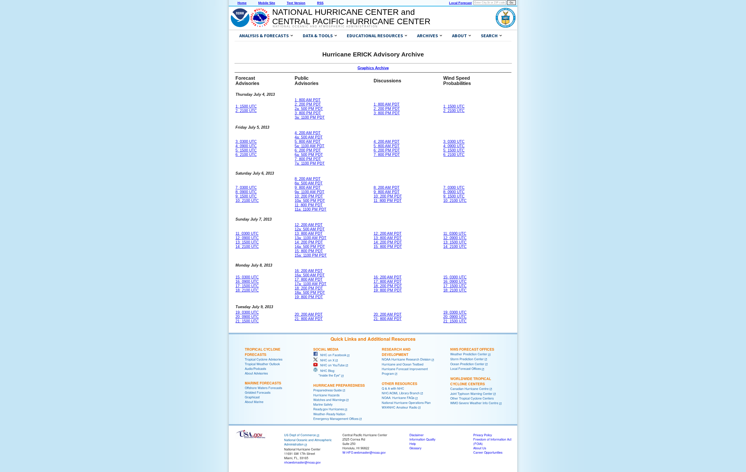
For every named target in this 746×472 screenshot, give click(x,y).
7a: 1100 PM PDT (310, 163)
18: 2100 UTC (247, 290)
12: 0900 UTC (247, 238)
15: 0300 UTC (247, 277)
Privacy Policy (482, 435)
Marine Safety (322, 404)
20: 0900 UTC (247, 317)
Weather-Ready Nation (329, 414)
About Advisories (256, 373)
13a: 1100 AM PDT (310, 238)
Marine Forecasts (263, 383)
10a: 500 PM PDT (310, 200)
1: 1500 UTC (246, 106)
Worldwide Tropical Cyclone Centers (470, 381)
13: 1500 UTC (247, 242)
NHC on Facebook (332, 355)
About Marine (254, 402)
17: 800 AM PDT (309, 279)
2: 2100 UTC (246, 111)
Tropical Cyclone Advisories (263, 359)
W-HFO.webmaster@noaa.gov (364, 452)
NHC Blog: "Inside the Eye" (326, 372)
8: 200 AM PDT (308, 179)
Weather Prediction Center (468, 354)
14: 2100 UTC (247, 246)
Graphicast (252, 397)
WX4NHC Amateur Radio (399, 407)
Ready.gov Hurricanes (328, 409)
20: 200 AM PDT (309, 314)
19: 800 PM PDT (309, 297)
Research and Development (396, 352)
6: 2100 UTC (246, 154)
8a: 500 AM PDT (309, 183)
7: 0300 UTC (246, 187)
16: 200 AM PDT (309, 271)
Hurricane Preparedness (339, 385)
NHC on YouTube (331, 365)
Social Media (326, 349)
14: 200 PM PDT (309, 242)
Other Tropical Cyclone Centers (472, 398)
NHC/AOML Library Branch (401, 393)
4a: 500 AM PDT (309, 137)
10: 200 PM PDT (309, 196)
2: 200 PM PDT (308, 104)
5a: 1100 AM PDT (309, 146)
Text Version (296, 3)
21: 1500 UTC (247, 321)
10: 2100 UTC (247, 200)
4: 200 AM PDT (308, 133)
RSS (320, 3)
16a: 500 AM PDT (310, 275)
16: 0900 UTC (247, 281)
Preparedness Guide (327, 390)
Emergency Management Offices (335, 418)
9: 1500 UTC (246, 196)
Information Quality (422, 439)
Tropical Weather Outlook (262, 364)
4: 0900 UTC (246, 146)
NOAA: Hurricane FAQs (398, 397)
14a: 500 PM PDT (310, 246)
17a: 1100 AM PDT (310, 284)
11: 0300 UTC (246, 233)
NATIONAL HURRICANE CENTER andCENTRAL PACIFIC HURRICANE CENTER (351, 17)
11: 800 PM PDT (309, 205)
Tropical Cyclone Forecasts (262, 352)
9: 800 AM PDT (308, 187)
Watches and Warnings (329, 400)
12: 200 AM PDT (309, 225)
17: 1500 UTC (247, 286)
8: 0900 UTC (246, 192)
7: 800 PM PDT (308, 159)
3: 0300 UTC (246, 141)
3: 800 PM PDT (308, 113)
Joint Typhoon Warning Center (471, 393)
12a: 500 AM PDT (310, 229)
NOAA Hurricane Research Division (406, 359)
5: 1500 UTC (246, 150)
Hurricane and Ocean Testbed (402, 364)
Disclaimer (416, 435)
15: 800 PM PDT (309, 251)
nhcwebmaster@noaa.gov (302, 462)
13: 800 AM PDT (309, 233)
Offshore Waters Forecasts (263, 388)
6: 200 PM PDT (308, 150)
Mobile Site (266, 3)
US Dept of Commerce (300, 435)
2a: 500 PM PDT (309, 109)
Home (242, 3)
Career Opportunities (487, 452)
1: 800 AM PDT (308, 100)
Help (412, 443)
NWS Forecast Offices (472, 349)
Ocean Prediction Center (467, 364)
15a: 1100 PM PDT (311, 255)
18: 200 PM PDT (309, 288)
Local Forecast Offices (465, 368)
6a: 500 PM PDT (309, 154)
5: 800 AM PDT (308, 141)
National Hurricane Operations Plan (406, 402)
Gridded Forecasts (257, 392)
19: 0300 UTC (247, 312)
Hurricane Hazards (326, 395)
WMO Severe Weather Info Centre (474, 403)
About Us (479, 448)
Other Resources (399, 383)
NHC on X (326, 360)
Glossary (415, 448)
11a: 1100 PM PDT (310, 209)
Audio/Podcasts (255, 368)
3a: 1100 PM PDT (310, 117)
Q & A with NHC (393, 388)
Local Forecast (460, 3)
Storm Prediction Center (467, 359)
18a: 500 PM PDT (310, 292)
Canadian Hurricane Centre (469, 388)
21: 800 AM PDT (309, 319)
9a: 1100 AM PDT (309, 192)
